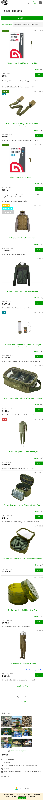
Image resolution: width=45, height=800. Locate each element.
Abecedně (35, 24)
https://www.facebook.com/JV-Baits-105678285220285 (21, 765)
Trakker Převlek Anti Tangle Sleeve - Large (15, 87)
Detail (39, 75)
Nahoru (23, 702)
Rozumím (22, 798)
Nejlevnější (17, 24)
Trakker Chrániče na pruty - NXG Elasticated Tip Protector (20, 140)
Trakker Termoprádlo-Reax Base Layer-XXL (15, 468)
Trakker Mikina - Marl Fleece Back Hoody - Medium (17, 308)
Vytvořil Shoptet (24, 788)
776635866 (7, 762)
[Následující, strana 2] (22, 692)
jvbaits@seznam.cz (10, 759)
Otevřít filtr (22, 18)
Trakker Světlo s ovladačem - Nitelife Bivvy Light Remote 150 (21, 361)
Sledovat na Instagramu (18, 751)
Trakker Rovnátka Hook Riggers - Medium (15, 201)
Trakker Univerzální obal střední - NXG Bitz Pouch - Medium (20, 415)
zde (36, 796)
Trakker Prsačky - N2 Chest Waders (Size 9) (15, 680)
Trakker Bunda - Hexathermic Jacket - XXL (15, 254)
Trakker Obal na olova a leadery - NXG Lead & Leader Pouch (20, 522)
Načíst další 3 (22, 686)
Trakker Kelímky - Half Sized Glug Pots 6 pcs (16, 627)
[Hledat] (29, 3)
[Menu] (40, 3)
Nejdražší (26, 24)
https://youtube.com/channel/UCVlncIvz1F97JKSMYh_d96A (22, 772)
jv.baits (6, 769)
